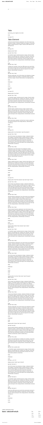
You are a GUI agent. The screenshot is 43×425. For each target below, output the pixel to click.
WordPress (39, 422)
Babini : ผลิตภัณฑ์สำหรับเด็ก (7, 1)
